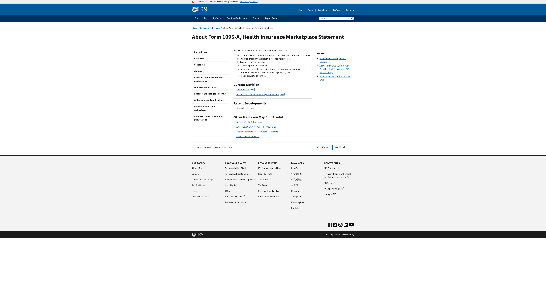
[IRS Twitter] (335, 224)
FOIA (227, 190)
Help (300, 10)
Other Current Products (247, 136)
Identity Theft (265, 173)
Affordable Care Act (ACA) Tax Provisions (256, 126)
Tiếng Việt (296, 196)
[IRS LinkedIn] (346, 224)
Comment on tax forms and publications (208, 118)
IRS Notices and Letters (269, 168)
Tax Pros (336, 10)
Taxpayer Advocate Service (238, 173)
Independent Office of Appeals (240, 179)
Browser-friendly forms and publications (208, 79)
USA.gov (328, 182)
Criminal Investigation (269, 190)
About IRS (197, 168)
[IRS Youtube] (351, 224)
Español (295, 168)
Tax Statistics (198, 185)
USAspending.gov (332, 188)
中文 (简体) (296, 173)
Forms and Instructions (210, 28)
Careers (195, 173)
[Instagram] (340, 224)
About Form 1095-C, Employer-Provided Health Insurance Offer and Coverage (335, 69)
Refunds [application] (217, 18)
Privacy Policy (333, 234)
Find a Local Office (201, 196)
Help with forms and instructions (204, 108)
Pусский (295, 190)
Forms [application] (256, 18)
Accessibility (348, 234)
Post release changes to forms (210, 93)
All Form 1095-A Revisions (249, 122)
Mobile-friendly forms (205, 87)
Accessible (199, 64)
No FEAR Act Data (233, 196)
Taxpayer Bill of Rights (236, 168)
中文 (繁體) (296, 179)
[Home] (199, 8)
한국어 (294, 185)
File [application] (196, 18)
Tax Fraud (262, 185)
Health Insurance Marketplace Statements (257, 131)
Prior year (199, 58)
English (321, 10)
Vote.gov (328, 194)
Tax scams (263, 179)
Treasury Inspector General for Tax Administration (337, 175)
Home (195, 28)
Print (342, 147)
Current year (200, 51)
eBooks (198, 71)
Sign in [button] (349, 10)
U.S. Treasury (330, 168)
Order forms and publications (209, 100)
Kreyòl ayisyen (298, 202)
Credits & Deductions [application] (237, 18)
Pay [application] (205, 18)
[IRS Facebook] (330, 224)
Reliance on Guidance (235, 202)
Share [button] (324, 147)
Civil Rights (230, 185)
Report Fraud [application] (271, 18)
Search (352, 18)
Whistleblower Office (268, 196)
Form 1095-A (245, 89)
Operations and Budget (203, 179)
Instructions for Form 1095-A (250, 94)
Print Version (275, 94)
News (310, 10)
